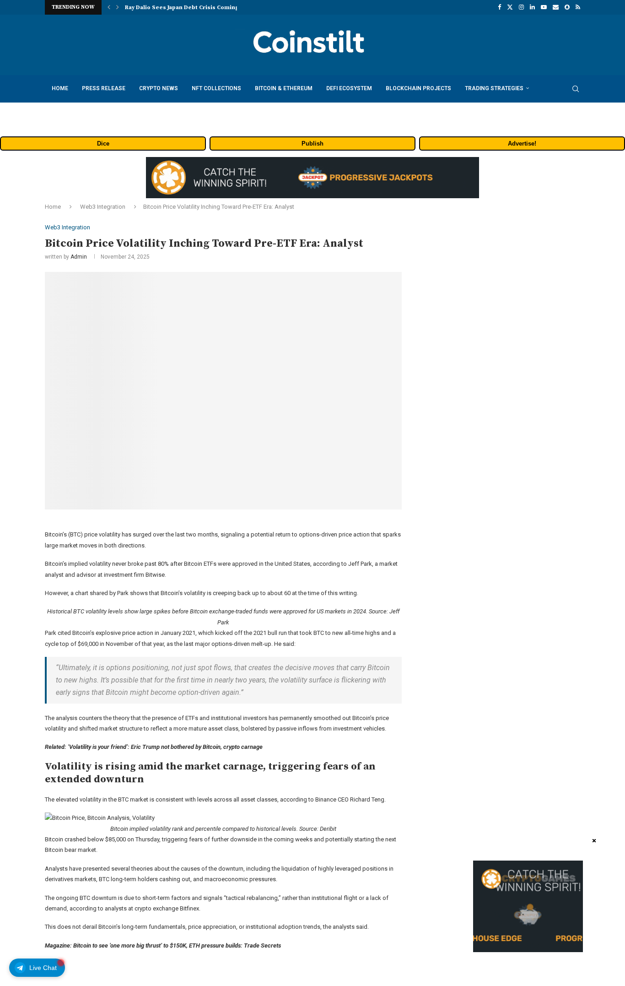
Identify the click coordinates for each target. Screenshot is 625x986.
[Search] (575, 89)
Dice (103, 143)
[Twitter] (510, 7)
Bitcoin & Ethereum (283, 88)
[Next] (117, 7)
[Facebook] (499, 7)
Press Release (103, 88)
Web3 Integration (102, 206)
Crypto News (158, 88)
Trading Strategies (494, 88)
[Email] (556, 7)
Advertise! (522, 143)
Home (60, 88)
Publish (312, 143)
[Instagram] (521, 7)
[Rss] (578, 7)
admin (78, 257)
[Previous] (109, 7)
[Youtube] (544, 7)
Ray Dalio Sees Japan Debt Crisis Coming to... (188, 7)
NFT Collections (216, 88)
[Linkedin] (532, 7)
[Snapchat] (567, 7)
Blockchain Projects (418, 88)
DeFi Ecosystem (349, 88)
